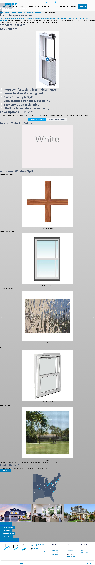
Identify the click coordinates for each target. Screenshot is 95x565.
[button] (1, 202)
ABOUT (31, 6)
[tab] (37, 119)
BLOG (92, 2)
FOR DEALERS (64, 6)
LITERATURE (73, 6)
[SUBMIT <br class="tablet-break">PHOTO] (47, 2)
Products (7, 12)
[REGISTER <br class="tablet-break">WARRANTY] (64, 2)
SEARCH (77, 2)
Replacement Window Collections (32, 12)
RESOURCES (54, 6)
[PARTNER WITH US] (80, 2)
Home (1, 12)
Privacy (21, 563)
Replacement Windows (16, 12)
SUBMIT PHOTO (51, 2)
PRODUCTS (23, 6)
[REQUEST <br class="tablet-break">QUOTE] (55, 2)
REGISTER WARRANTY (69, 2)
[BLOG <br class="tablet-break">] (89, 2)
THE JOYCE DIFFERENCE (42, 6)
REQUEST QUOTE (59, 2)
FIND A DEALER (82, 6)
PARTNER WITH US (84, 2)
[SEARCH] (74, 2)
